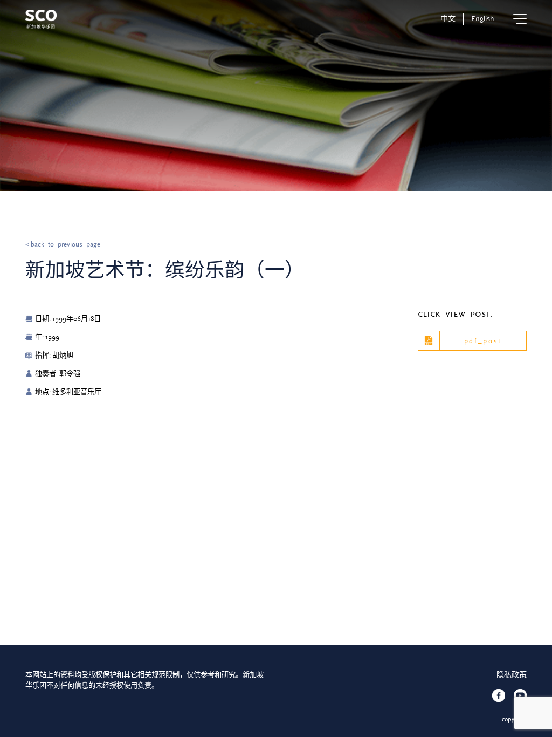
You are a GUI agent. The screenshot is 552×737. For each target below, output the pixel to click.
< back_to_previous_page (62, 244)
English (482, 19)
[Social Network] (498, 695)
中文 (448, 19)
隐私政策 (511, 675)
